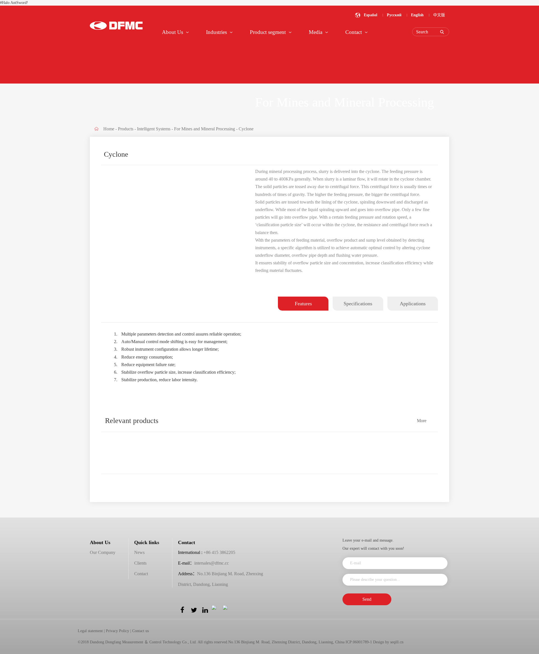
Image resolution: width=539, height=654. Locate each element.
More (421, 420)
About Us (100, 542)
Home (108, 128)
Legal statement (90, 631)
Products (125, 128)
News (139, 552)
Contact (141, 573)
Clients (140, 563)
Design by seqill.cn (388, 642)
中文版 (439, 15)
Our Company (102, 552)
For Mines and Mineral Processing (204, 128)
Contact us (140, 631)
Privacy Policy (117, 631)
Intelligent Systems (153, 128)
